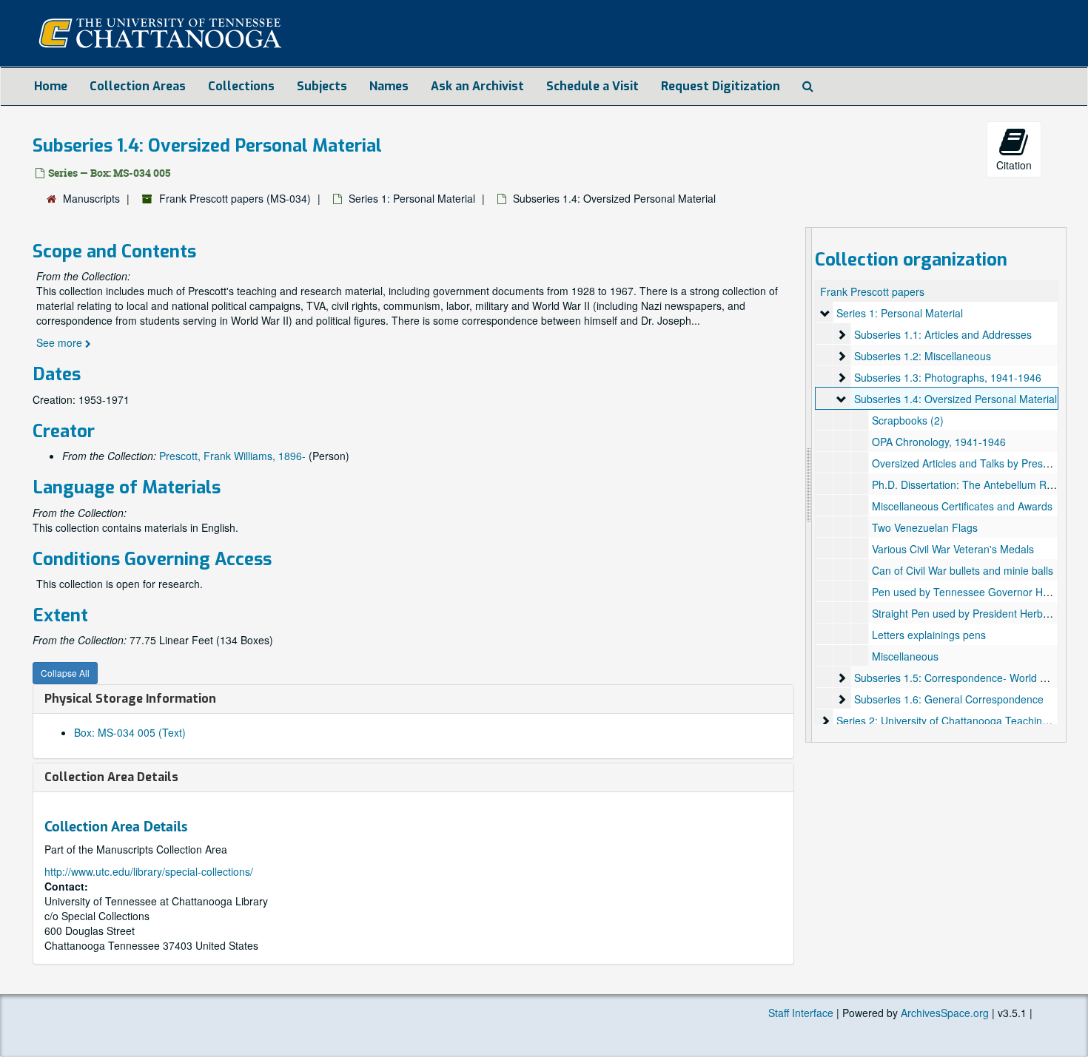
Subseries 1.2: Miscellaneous (922, 355)
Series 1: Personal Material (412, 198)
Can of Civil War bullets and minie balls (962, 570)
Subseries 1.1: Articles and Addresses (943, 334)
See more (60, 342)
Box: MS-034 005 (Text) (130, 732)
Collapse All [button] (65, 672)
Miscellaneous (905, 656)
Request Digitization (720, 86)
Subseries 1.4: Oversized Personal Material (955, 398)
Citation (1014, 165)
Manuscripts (91, 198)
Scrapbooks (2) (908, 420)
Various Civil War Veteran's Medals (953, 548)
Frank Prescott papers (872, 291)
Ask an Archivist (477, 86)
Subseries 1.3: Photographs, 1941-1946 (947, 377)
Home (50, 86)
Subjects (322, 86)
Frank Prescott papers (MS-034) (235, 198)
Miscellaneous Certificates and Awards (962, 506)
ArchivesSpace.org (945, 1012)
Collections (241, 86)
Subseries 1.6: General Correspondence (949, 699)
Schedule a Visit (592, 86)
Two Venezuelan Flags (925, 527)
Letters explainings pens (929, 634)
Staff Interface (800, 1012)
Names (389, 86)
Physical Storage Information (130, 698)
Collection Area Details (111, 777)
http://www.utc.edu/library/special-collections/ (148, 871)
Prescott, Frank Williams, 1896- (232, 455)
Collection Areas (138, 86)
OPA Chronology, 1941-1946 (939, 441)
